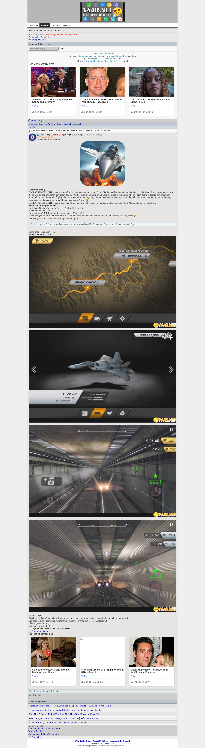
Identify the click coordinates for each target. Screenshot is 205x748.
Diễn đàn (33, 124)
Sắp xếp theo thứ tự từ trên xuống (43, 734)
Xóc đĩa (56, 25)
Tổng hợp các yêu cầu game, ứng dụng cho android (103, 56)
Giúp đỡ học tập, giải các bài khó (101, 61)
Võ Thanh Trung (107, 743)
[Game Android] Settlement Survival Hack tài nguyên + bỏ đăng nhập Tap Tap (65, 710)
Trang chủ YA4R (39, 40)
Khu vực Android (47, 124)
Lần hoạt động (35, 120)
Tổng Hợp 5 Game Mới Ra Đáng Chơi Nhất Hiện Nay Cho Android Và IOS (64, 714)
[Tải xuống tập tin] (40, 631)
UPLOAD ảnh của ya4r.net (102, 53)
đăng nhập (42, 691)
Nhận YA (66, 25)
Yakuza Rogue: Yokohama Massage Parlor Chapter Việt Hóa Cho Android (63, 718)
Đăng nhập (34, 37)
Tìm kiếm (32, 127)
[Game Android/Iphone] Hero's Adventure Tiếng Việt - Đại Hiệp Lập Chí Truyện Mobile (70, 706)
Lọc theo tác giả (35, 726)
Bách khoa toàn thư (103, 58)
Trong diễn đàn (35, 731)
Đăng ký (45, 37)
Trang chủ (34, 25)
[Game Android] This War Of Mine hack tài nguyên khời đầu (57, 722)
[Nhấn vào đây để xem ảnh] (102, 163)
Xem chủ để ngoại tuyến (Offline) (44, 728)
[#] (65, 135)
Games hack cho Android (69, 124)
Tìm (61, 49)
